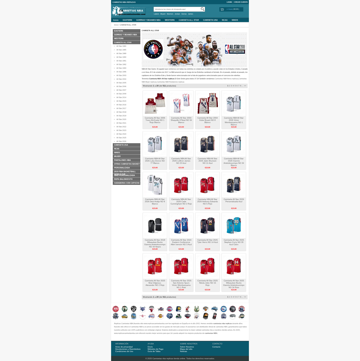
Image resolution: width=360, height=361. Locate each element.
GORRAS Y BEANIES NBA (148, 20)
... (242, 86)
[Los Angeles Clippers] (151, 316)
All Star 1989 (121, 53)
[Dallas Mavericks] (115, 316)
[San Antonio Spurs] (233, 316)
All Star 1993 (121, 68)
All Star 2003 (121, 75)
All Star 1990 (121, 57)
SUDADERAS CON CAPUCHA (127, 183)
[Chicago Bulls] (151, 309)
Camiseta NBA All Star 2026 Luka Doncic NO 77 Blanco (155, 160)
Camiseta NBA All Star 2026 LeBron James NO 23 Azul (181, 160)
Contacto (216, 347)
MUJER (117, 156)
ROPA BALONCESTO (123, 179)
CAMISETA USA (210, 20)
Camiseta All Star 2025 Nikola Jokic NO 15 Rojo (207, 282)
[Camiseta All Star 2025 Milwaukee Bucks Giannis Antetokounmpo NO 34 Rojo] (234, 266)
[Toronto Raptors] (233, 309)
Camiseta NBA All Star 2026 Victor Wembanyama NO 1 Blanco (234, 121)
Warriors (170, 14)
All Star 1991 (121, 61)
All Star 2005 (121, 83)
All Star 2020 (121, 119)
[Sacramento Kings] (223, 316)
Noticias (183, 351)
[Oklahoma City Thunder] (197, 316)
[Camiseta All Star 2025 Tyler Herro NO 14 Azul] (207, 225)
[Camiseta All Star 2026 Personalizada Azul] (234, 184)
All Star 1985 (121, 50)
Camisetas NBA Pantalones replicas (170, 82)
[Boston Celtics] (125, 309)
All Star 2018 (121, 112)
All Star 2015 (121, 101)
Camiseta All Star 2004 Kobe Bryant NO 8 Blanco (207, 120)
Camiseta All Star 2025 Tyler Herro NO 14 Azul (207, 241)
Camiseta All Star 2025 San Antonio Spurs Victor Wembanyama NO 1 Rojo (181, 283)
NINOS (235, 20)
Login (229, 2)
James (190, 14)
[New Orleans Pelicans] (187, 316)
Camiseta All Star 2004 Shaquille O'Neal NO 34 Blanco (181, 120)
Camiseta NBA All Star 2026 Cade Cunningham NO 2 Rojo (181, 201)
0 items (230, 9)
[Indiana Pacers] (179, 309)
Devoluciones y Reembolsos (127, 349)
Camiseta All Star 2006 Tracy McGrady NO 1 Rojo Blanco (155, 120)
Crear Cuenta (241, 2)
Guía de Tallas (154, 351)
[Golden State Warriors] (133, 316)
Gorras (184, 14)
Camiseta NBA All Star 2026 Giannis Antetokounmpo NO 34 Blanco (234, 161)
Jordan (177, 14)
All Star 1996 (121, 72)
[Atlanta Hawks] (115, 309)
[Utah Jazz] (241, 316)
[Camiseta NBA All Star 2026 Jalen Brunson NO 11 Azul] (207, 144)
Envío (150, 347)
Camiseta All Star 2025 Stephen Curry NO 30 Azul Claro (234, 242)
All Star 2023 (121, 130)
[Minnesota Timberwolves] (179, 316)
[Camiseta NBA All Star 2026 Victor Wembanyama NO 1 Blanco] (234, 103)
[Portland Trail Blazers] (215, 316)
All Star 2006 (121, 86)
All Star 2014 (121, 97)
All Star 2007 (121, 90)
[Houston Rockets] (143, 316)
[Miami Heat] (187, 309)
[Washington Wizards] (241, 309)
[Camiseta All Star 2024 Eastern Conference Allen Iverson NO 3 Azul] (181, 225)
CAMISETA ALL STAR (189, 20)
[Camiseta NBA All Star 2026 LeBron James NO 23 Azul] (181, 144)
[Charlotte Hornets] (143, 309)
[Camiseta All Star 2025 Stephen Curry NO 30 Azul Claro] (234, 225)
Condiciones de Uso (124, 351)
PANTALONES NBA (122, 160)
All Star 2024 (121, 134)
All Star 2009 (121, 94)
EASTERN (127, 20)
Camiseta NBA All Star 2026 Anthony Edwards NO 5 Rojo (207, 201)
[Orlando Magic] (215, 309)
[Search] (202, 9)
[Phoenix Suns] (205, 316)
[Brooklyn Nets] (133, 309)
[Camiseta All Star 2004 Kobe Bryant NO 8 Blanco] (207, 103)
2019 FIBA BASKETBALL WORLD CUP (125, 172)
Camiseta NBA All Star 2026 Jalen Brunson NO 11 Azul (207, 160)
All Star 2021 (121, 123)
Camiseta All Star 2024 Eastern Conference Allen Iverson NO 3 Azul (181, 242)
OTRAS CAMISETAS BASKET (127, 164)
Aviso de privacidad (124, 347)
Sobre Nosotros (187, 347)
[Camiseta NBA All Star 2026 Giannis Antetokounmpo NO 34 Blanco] (234, 144)
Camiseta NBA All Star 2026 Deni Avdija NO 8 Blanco (155, 201)
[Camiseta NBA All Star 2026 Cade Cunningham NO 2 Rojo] (181, 184)
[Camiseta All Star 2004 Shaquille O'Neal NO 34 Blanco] (181, 103)
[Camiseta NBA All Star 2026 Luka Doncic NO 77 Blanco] (155, 144)
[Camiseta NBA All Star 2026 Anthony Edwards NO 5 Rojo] (207, 184)
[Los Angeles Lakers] (161, 316)
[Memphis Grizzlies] (169, 316)
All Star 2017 (121, 108)
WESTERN (170, 20)
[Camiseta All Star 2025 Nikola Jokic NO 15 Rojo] (207, 266)
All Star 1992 (121, 64)
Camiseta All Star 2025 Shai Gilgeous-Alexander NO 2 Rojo (155, 282)
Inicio (116, 20)
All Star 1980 (121, 46)
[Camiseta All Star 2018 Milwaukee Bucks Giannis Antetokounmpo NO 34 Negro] (155, 225)
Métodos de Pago (155, 349)
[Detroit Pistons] (169, 309)
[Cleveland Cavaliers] (161, 309)
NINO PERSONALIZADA (124, 175)
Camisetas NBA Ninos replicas (226, 79)
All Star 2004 (121, 79)
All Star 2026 (121, 141)
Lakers (156, 14)
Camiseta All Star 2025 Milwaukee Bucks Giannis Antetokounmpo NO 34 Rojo (233, 283)
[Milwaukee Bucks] (197, 309)
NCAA (225, 20)
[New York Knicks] (205, 309)
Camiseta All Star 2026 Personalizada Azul (234, 200)
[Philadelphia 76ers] (223, 309)
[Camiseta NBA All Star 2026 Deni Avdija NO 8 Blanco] (155, 184)
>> (245, 86)
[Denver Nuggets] (125, 316)
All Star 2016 (121, 105)
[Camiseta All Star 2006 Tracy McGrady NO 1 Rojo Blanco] (155, 103)
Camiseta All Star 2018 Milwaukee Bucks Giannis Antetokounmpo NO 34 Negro (155, 243)
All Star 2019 (121, 116)
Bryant (162, 14)
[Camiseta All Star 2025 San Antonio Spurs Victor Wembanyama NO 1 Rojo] (181, 266)
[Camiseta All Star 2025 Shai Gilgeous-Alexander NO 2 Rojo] (155, 266)
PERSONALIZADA (122, 168)
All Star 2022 (121, 127)
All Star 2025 (121, 138)
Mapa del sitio (186, 349)
